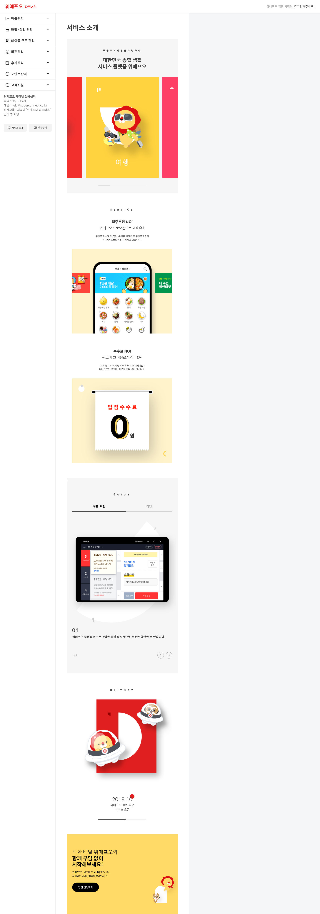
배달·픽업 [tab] (99, 506)
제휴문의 (42, 127)
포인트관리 (19, 73)
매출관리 (17, 18)
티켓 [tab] (149, 506)
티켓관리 (17, 51)
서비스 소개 (17, 128)
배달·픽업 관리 (22, 29)
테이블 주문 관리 (23, 40)
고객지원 (17, 84)
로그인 (298, 6)
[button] (160, 655)
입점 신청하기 (85, 887)
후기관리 (17, 62)
